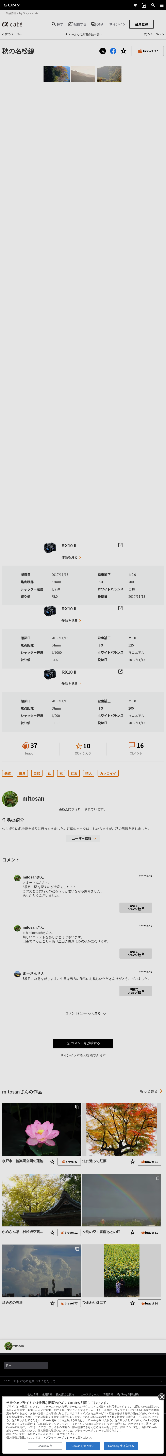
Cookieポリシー (47, 1434)
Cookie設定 (45, 1446)
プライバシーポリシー (59, 1437)
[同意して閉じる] (161, 1396)
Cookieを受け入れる (121, 1446)
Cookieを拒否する (83, 1446)
